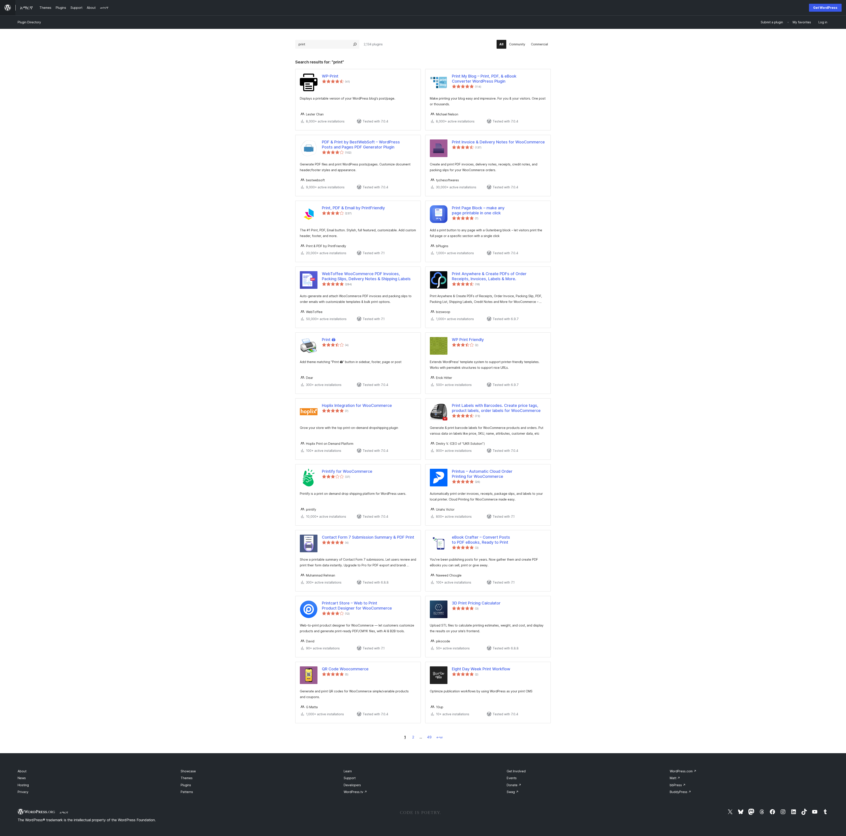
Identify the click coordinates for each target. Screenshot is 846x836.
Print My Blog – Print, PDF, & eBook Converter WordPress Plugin (484, 78)
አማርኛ (64, 812)
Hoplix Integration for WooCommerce (357, 405)
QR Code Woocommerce (345, 669)
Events (512, 778)
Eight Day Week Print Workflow (481, 669)
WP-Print (330, 76)
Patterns (187, 792)
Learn (348, 771)
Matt (675, 778)
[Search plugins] (355, 44)
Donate (514, 785)
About (22, 771)
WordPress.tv (355, 792)
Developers (352, 785)
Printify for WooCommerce (347, 471)
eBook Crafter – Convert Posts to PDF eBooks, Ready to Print (481, 540)
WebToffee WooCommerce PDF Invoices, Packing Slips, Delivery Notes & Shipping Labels (366, 276)
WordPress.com (683, 771)
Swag (513, 792)
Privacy (23, 792)
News (22, 778)
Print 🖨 (329, 339)
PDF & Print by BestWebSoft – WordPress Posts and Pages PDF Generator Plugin (361, 144)
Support (350, 778)
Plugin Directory (29, 22)
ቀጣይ (439, 737)
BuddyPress (680, 792)
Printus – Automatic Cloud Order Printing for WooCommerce (482, 474)
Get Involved (516, 771)
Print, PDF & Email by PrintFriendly (353, 208)
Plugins (186, 785)
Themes (187, 778)
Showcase (188, 771)
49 (429, 737)
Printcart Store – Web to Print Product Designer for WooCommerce (357, 605)
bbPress (678, 785)
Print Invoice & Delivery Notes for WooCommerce (498, 142)
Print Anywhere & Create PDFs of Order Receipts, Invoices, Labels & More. (489, 276)
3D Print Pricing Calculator (476, 603)
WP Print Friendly (468, 339)
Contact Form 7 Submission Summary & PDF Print (368, 537)
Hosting (23, 785)
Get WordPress (825, 7)
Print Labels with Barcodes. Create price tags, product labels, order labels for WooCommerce (496, 408)
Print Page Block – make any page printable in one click (478, 210)
